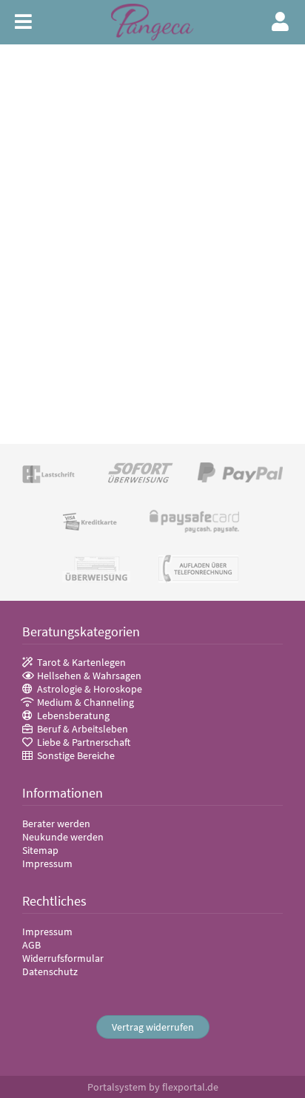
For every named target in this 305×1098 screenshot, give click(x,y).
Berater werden (56, 823)
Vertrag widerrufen (153, 1027)
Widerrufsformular (63, 958)
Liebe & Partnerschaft (83, 742)
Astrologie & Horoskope (89, 688)
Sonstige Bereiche (76, 755)
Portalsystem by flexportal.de (152, 1087)
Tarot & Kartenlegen (81, 662)
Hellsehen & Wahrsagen (89, 675)
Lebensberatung (73, 715)
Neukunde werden (63, 836)
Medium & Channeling (85, 702)
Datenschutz (50, 971)
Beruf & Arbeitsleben (82, 728)
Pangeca (152, 22)
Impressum (47, 863)
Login (281, 21)
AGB (31, 945)
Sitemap (40, 850)
